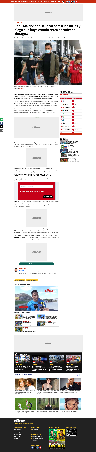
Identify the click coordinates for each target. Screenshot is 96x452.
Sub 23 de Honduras (32, 280)
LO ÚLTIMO (64, 139)
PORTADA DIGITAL (54, 427)
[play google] (74, 430)
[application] (36, 298)
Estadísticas (68, 92)
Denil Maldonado (20, 280)
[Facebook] (32, 447)
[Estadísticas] (66, 1)
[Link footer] (19, 421)
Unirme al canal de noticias (38, 263)
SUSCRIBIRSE (48, 197)
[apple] (74, 434)
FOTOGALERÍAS (22, 354)
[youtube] (40, 447)
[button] (1, 119)
